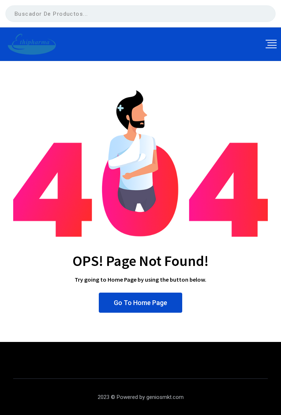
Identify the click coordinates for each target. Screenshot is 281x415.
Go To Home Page (140, 303)
